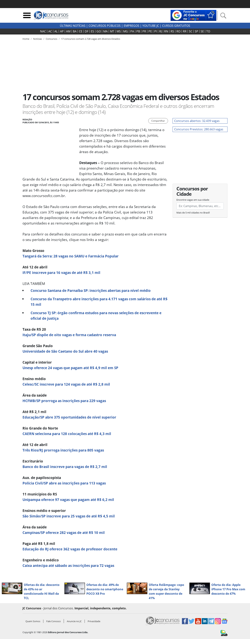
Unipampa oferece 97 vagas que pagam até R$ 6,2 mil (68, 499)
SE (202, 31)
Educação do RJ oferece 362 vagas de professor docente (70, 549)
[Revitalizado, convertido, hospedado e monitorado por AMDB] (224, 633)
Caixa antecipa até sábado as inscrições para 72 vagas (68, 565)
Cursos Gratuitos (176, 26)
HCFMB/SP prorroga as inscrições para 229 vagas (64, 400)
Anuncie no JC (74, 621)
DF (86, 31)
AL (56, 31)
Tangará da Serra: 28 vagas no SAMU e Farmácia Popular (71, 256)
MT (112, 31)
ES (92, 31)
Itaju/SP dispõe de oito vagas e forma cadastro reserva (69, 334)
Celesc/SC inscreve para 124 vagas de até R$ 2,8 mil (66, 384)
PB (138, 31)
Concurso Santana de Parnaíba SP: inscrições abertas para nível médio (91, 290)
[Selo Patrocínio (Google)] (193, 15)
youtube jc (150, 26)
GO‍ (98, 31)
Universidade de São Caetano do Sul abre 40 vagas (65, 351)
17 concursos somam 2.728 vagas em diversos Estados (90, 38)
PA (132, 31)
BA (75, 31)
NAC (43, 31)
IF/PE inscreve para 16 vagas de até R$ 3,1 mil (61, 272)
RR (184, 31)
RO (178, 31)
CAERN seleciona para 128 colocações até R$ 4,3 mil (67, 433)
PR (144, 31)
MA (105, 31)
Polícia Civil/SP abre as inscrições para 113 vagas (64, 483)
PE (150, 31)
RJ (160, 31)
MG (125, 31)
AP (62, 31)
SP (196, 31)
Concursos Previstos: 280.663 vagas (198, 129)
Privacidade (94, 621)
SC (190, 31)
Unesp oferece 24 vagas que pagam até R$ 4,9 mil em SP (70, 367)
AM (68, 31)
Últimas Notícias (72, 26)
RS (172, 31)
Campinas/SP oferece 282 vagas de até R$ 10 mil (64, 532)
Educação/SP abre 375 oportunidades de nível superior (69, 417)
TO (208, 31)
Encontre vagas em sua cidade (192, 199)
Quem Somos (32, 621)
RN (166, 31)
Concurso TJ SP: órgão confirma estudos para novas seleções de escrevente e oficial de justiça (96, 315)
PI (155, 31)
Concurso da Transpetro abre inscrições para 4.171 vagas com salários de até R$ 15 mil (99, 301)
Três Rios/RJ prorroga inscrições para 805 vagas (63, 450)
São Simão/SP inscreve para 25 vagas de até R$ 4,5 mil (69, 516)
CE (80, 31)
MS (119, 31)
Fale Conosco (53, 621)
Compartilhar (158, 120)
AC (50, 31)
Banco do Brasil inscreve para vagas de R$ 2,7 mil (65, 466)
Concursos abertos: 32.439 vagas (197, 121)
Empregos (131, 26)
